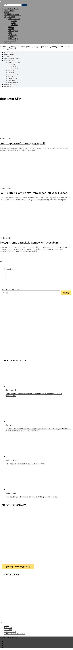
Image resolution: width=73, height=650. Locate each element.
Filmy (13, 23)
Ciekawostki (12, 35)
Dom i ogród (13, 31)
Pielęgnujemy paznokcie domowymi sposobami (29, 242)
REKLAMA (8, 630)
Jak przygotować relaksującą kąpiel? (22, 143)
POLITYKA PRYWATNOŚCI (14, 634)
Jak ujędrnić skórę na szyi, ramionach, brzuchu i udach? (34, 192)
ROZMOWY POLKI (11, 9)
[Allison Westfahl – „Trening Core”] (38, 560)
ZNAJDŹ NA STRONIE (10, 289)
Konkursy (11, 37)
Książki (14, 21)
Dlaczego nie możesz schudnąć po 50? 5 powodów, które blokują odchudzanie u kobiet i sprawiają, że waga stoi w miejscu (38, 430)
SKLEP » (7, 43)
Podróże (11, 27)
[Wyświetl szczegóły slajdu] (25, 352)
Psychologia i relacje (12, 15)
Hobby (10, 33)
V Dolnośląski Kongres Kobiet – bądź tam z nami (25, 464)
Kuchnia (11, 29)
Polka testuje (13, 39)
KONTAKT (8, 628)
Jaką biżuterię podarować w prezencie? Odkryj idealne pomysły (32, 497)
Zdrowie (7, 13)
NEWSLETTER (10, 41)
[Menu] (1, 1)
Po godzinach (9, 17)
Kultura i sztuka (14, 19)
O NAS (6, 626)
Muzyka (14, 25)
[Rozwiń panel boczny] (1, 261)
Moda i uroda (9, 11)
